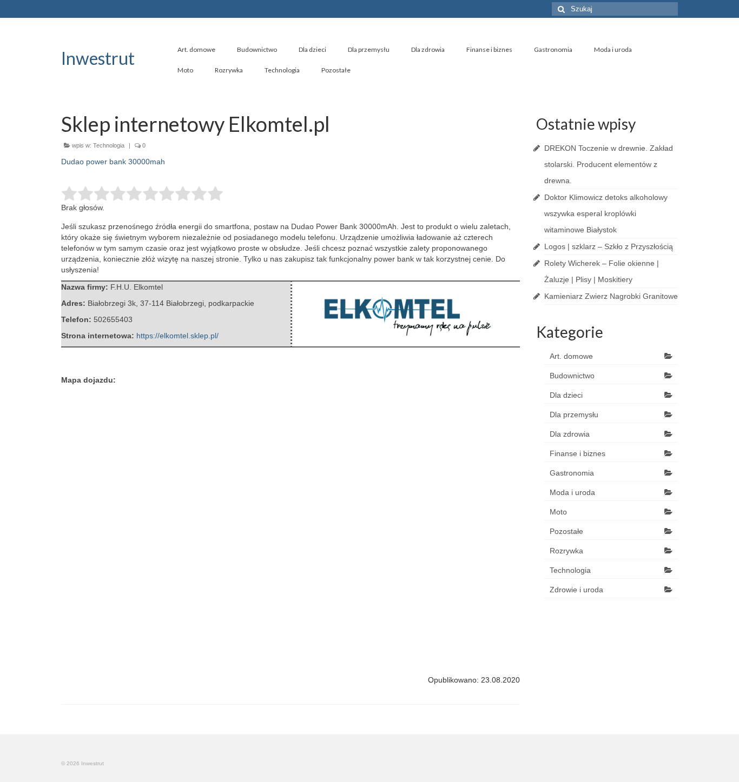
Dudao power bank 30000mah (113, 161)
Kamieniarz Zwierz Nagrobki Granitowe (611, 296)
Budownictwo (257, 49)
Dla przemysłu (369, 49)
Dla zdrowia (428, 49)
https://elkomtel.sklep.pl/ (177, 335)
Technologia (282, 70)
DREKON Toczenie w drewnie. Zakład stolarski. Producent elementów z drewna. (608, 164)
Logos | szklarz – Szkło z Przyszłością (608, 246)
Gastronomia (553, 49)
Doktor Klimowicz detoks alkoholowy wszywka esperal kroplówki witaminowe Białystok (606, 213)
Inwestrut (98, 58)
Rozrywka (229, 70)
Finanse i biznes (489, 49)
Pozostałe (336, 70)
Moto (185, 70)
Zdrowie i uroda (576, 589)
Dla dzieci (312, 49)
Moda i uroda (613, 49)
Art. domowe (196, 49)
